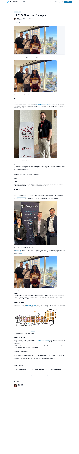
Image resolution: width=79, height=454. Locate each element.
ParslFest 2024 (18, 250)
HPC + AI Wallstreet (21, 197)
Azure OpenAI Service (26, 345)
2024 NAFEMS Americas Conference (43, 104)
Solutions (30, 1)
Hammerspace (26, 349)
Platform (24, 1)
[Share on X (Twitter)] (17, 22)
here (21, 253)
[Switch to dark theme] (59, 2)
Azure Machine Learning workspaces (42, 340)
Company (42, 1)
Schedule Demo (67, 1)
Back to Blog (17, 9)
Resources (36, 1)
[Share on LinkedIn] (20, 22)
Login (62, 1)
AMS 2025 (33, 331)
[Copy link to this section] (17, 102)
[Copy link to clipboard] (22, 22)
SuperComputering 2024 (31, 305)
